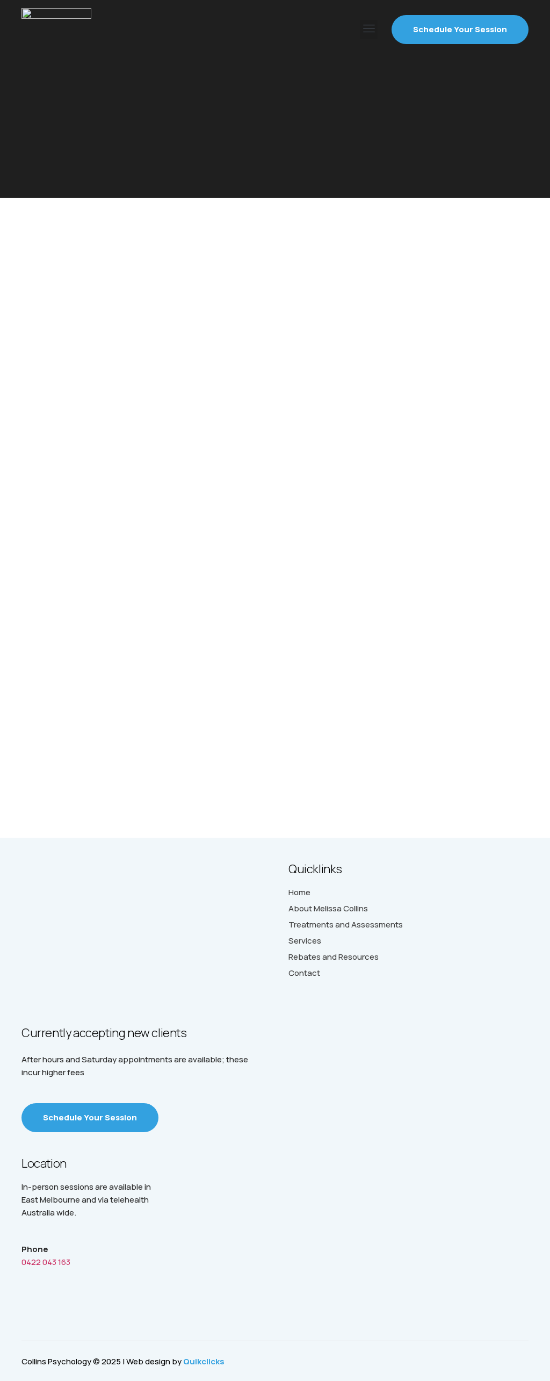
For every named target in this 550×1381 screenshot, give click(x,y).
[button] (369, 29)
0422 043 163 (45, 1262)
